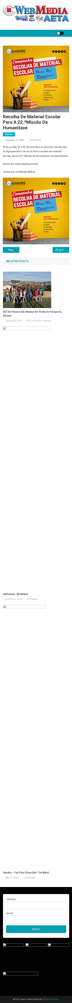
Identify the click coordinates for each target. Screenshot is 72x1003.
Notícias (9, 134)
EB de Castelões (62, 250)
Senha (9, 913)
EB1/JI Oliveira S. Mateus (39, 320)
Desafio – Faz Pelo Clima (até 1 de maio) (26, 872)
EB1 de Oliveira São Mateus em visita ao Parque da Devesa (32, 313)
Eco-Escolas (30, 877)
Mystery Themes (50, 999)
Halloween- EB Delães (15, 594)
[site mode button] (60, 33)
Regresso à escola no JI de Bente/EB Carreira (13, 250)
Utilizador (11, 899)
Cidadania (35, 140)
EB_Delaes (32, 599)
